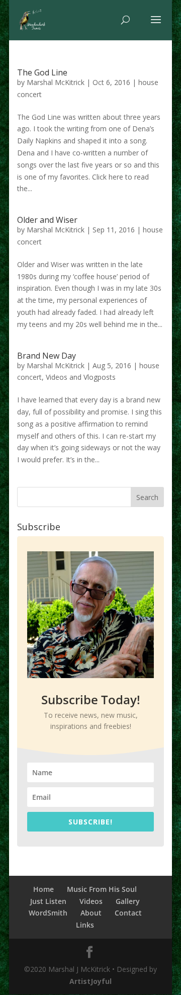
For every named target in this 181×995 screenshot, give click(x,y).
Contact (128, 913)
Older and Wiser (47, 219)
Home (43, 889)
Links (85, 925)
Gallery (128, 901)
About (91, 913)
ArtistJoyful (90, 981)
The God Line (42, 72)
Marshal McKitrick (55, 82)
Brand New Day (46, 355)
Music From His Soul (102, 889)
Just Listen (48, 901)
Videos (91, 901)
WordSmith (48, 913)
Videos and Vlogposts (81, 377)
